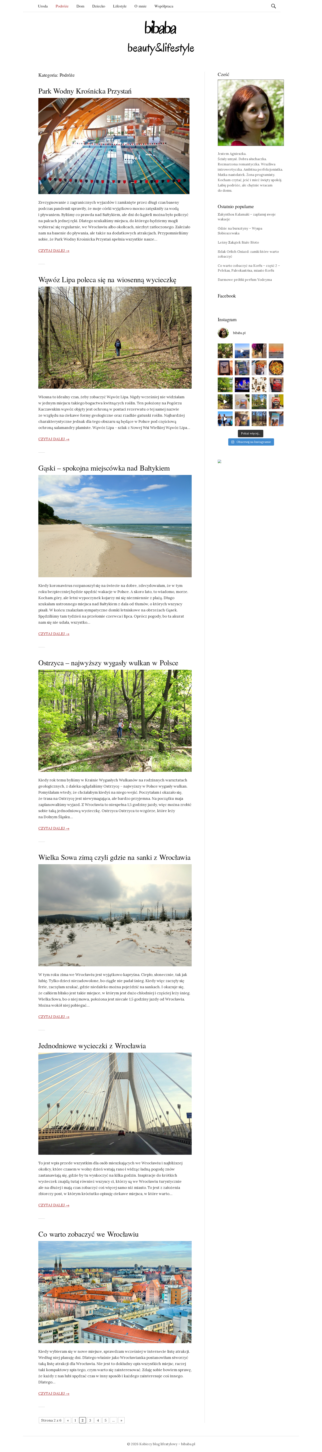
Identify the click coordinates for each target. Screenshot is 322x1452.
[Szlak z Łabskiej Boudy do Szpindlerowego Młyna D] (225, 401)
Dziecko (98, 6)
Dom (80, 6)
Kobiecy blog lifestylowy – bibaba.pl (167, 1444)
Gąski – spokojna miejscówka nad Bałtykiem (104, 468)
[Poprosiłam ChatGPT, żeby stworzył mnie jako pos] (259, 384)
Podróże (62, 6)
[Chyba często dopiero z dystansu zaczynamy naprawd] (225, 418)
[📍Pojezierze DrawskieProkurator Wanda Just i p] (259, 367)
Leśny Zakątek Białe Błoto (238, 242)
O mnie (140, 6)
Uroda (43, 6)
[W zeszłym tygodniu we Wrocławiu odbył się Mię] (242, 384)
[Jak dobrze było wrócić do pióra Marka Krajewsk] (242, 367)
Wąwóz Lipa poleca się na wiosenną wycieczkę (107, 279)
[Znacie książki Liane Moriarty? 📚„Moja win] (276, 418)
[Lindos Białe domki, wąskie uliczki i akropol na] (259, 351)
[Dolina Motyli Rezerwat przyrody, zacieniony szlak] (225, 351)
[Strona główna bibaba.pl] (161, 38)
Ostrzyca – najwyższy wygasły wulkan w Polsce (108, 662)
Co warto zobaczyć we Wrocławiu (88, 1234)
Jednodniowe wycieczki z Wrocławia (92, 1045)
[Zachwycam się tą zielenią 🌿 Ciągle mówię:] (225, 384)
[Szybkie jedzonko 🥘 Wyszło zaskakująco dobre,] (276, 367)
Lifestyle (120, 6)
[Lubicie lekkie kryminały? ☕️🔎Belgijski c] (242, 401)
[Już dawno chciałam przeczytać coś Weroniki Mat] (225, 367)
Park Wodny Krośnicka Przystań (85, 91)
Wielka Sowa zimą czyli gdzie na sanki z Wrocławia (114, 857)
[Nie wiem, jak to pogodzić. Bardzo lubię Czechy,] (259, 401)
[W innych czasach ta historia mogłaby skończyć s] (242, 418)
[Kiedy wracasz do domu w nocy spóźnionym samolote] (276, 351)
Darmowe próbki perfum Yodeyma (245, 280)
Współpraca (163, 6)
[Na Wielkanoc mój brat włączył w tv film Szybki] (259, 418)
